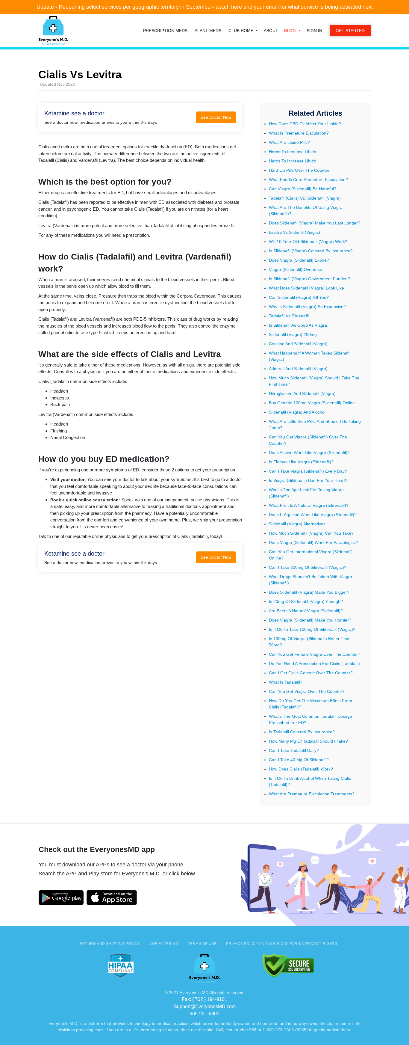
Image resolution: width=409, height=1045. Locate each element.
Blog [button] (290, 30)
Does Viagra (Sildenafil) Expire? (299, 260)
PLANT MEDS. (208, 30)
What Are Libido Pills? (289, 142)
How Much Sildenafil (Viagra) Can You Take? (311, 533)
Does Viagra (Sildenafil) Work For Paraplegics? (313, 542)
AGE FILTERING (163, 944)
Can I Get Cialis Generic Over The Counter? (311, 672)
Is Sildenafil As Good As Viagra (298, 325)
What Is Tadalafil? (285, 682)
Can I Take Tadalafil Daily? (294, 750)
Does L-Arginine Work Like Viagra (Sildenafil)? (313, 514)
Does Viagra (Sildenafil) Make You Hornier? (310, 620)
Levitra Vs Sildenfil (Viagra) (294, 232)
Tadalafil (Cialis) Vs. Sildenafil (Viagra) (305, 198)
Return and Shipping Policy (110, 944)
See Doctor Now (216, 117)
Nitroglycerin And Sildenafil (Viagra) (302, 393)
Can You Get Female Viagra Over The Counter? (314, 654)
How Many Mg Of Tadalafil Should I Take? (308, 741)
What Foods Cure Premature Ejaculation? (308, 179)
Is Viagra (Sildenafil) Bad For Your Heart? (308, 480)
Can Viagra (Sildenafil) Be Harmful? (302, 188)
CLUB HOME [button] (241, 30)
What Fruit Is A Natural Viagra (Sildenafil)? (309, 505)
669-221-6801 (204, 1013)
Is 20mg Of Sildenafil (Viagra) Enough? (306, 601)
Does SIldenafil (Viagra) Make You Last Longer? (314, 223)
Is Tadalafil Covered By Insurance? (302, 731)
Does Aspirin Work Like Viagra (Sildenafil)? (309, 452)
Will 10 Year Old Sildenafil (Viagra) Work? (308, 241)
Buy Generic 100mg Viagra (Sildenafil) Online (312, 402)
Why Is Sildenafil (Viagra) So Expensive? (307, 306)
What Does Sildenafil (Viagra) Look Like (306, 288)
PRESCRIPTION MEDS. (166, 30)
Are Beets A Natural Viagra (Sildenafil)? (306, 610)
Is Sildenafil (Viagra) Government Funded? (309, 278)
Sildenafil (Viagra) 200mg (293, 334)
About (271, 30)
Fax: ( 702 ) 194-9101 (204, 999)
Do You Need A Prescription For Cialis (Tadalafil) (314, 663)
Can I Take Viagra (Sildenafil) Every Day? (308, 471)
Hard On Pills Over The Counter (299, 170)
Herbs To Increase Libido (292, 151)
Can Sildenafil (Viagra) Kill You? (299, 297)
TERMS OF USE (202, 944)
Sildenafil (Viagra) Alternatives (297, 523)
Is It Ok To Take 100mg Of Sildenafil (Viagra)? (312, 629)
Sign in (314, 30)
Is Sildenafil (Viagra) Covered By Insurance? (311, 250)
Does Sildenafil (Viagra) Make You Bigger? (309, 592)
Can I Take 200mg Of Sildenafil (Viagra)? (307, 567)
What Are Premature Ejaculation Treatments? (312, 793)
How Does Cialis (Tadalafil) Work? (301, 769)
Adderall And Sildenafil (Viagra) (298, 368)
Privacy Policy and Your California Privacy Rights (281, 944)
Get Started (350, 30)
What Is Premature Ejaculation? (299, 133)
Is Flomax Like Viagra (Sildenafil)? (301, 461)
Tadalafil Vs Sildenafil (289, 315)
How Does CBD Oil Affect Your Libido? (305, 123)
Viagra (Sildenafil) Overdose (295, 269)
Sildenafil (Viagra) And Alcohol (297, 412)
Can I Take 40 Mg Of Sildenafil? (299, 759)
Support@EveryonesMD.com (205, 1006)
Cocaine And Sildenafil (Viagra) (298, 343)
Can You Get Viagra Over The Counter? (307, 691)
